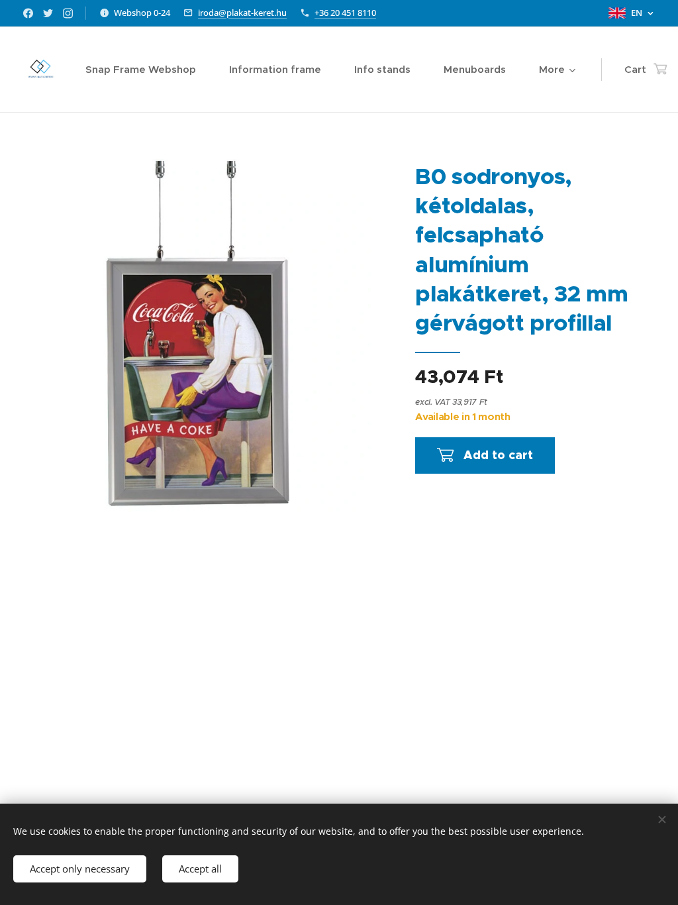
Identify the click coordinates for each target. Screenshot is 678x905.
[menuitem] (147, 69)
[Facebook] (28, 13)
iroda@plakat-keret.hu (242, 13)
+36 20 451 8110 (345, 13)
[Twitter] (48, 13)
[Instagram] (68, 13)
